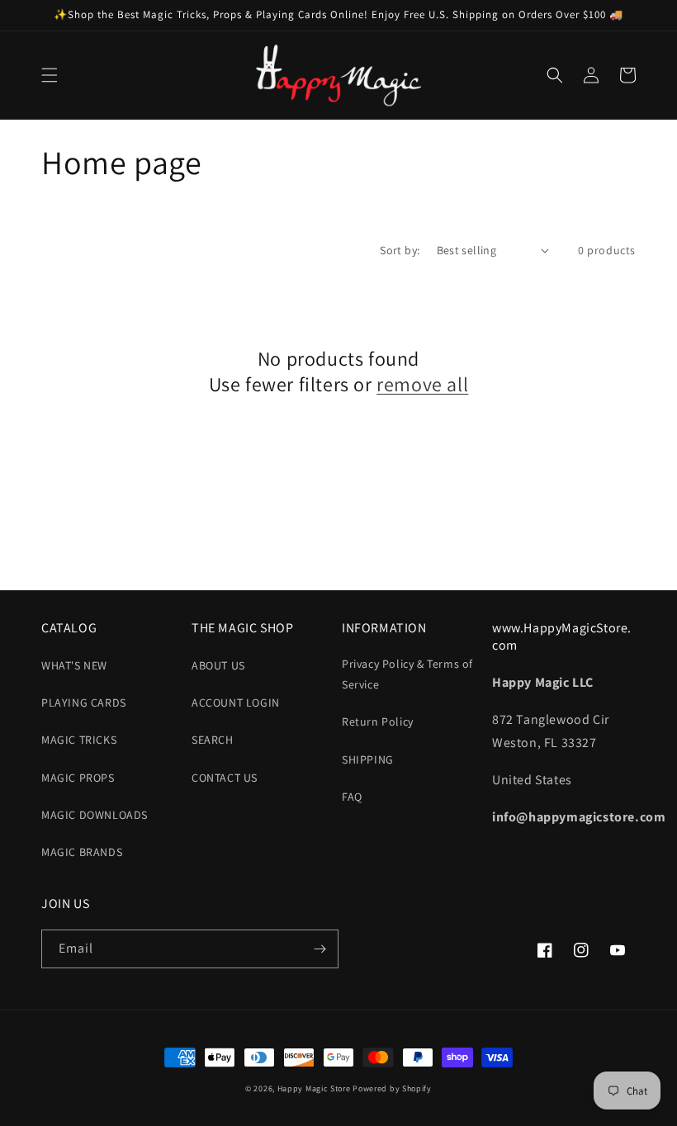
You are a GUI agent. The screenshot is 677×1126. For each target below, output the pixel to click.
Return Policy (378, 721)
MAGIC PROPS (78, 777)
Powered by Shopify (392, 1088)
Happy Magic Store (314, 1088)
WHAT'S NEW (74, 665)
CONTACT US (225, 777)
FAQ (352, 796)
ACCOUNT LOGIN (236, 702)
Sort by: (399, 250)
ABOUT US (218, 665)
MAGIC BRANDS (81, 851)
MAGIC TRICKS (78, 739)
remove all (422, 384)
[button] (49, 75)
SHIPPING (368, 759)
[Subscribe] (319, 949)
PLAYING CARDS (83, 702)
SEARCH (213, 739)
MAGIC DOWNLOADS (94, 814)
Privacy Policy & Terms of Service (407, 674)
